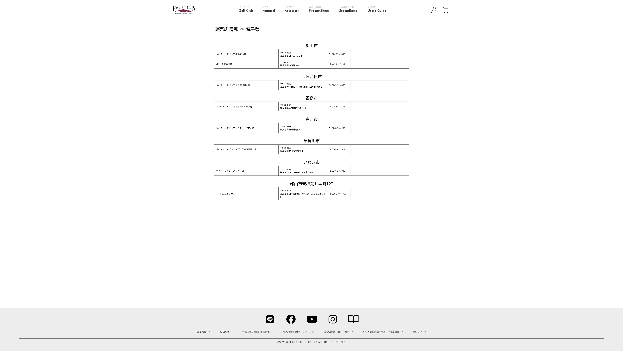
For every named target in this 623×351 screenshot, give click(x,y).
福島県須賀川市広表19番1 (292, 150)
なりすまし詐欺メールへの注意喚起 (381, 331)
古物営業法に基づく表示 (336, 331)
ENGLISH (417, 331)
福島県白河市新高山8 (290, 129)
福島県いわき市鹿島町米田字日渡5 (296, 172)
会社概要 (201, 331)
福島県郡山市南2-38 (289, 65)
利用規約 (224, 331)
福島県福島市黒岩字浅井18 (293, 108)
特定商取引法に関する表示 (256, 331)
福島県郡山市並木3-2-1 (291, 55)
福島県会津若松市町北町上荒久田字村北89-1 (301, 86)
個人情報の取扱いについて (297, 331)
